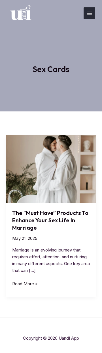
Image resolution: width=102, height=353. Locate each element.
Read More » (25, 284)
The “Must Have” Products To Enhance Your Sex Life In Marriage (50, 220)
